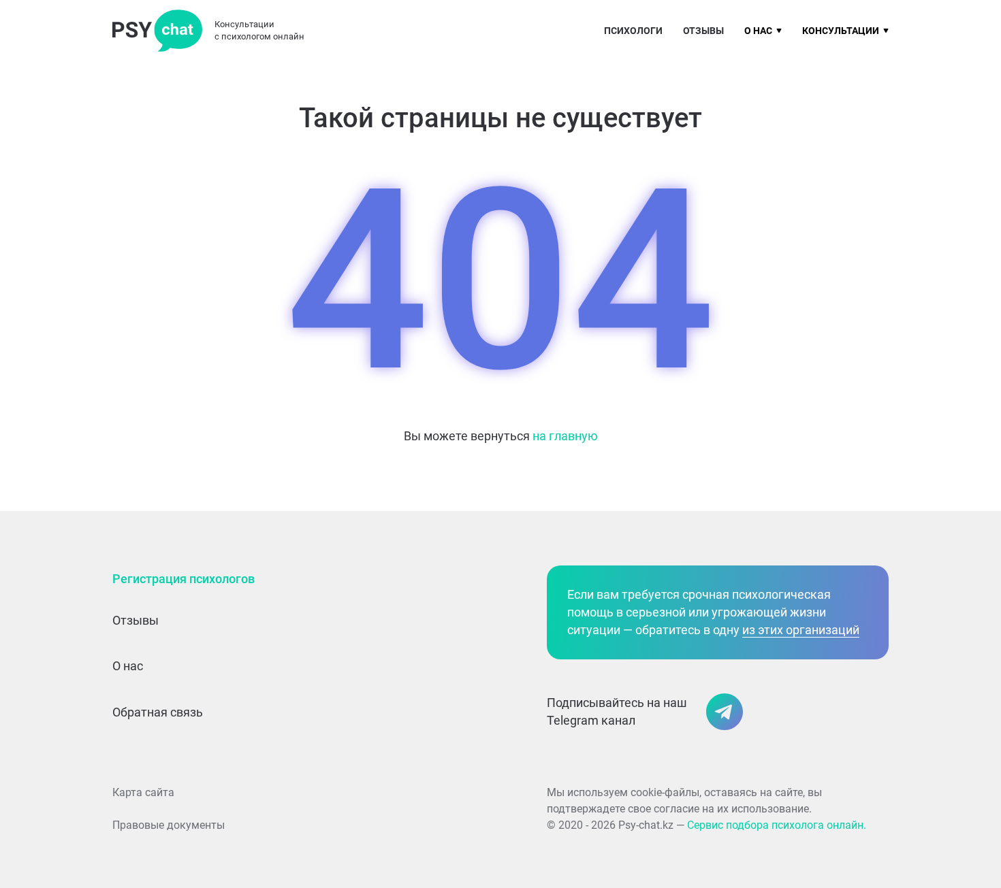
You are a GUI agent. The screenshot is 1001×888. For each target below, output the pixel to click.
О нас (758, 30)
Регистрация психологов (183, 579)
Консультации (840, 30)
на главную (565, 436)
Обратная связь (157, 712)
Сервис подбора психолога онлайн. (776, 825)
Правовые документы (168, 825)
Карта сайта (143, 792)
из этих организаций (800, 630)
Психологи (633, 30)
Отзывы (703, 30)
